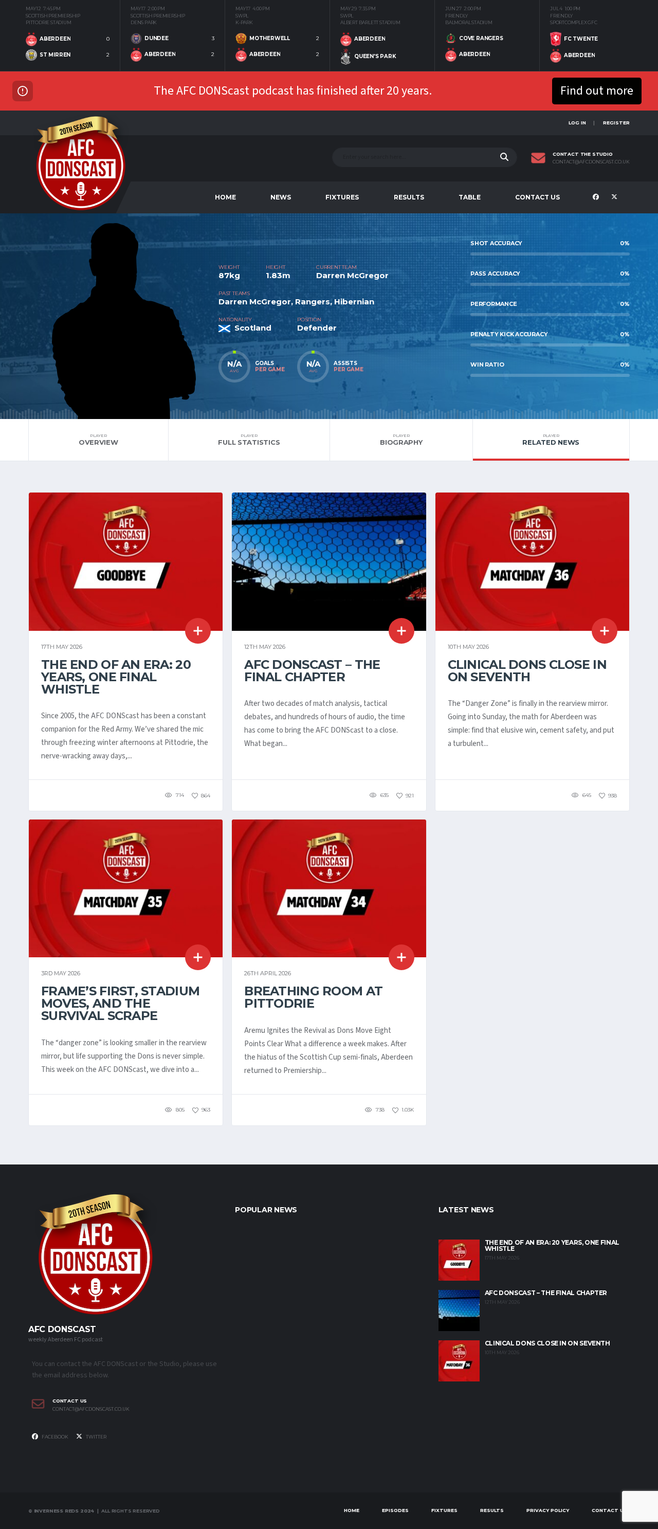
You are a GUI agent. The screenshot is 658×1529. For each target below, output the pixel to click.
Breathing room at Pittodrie (313, 997)
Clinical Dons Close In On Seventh (527, 670)
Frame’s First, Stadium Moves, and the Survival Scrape (120, 1003)
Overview (98, 439)
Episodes (395, 1510)
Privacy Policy (547, 1510)
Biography (401, 439)
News (280, 197)
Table (470, 197)
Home (225, 197)
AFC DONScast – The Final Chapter (312, 670)
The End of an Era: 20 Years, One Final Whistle (116, 677)
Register (616, 122)
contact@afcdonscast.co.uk (591, 162)
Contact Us (537, 197)
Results (409, 197)
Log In (577, 122)
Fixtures (342, 197)
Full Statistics (249, 439)
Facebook (54, 1437)
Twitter (95, 1437)
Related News (550, 439)
